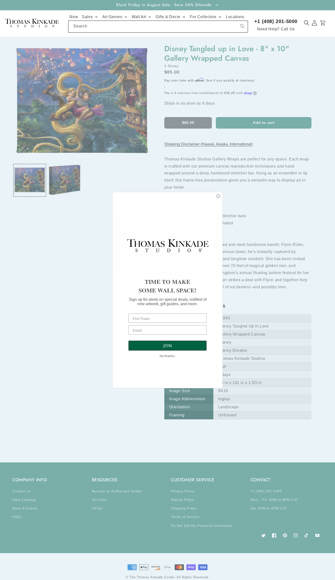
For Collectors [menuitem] (203, 17)
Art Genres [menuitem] (112, 17)
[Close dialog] (218, 196)
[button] (306, 23)
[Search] (242, 26)
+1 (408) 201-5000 (275, 21)
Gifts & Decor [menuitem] (167, 17)
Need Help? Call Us (276, 29)
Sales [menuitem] (87, 17)
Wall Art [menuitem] (139, 17)
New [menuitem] (73, 17)
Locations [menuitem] (235, 17)
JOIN (167, 345)
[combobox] (158, 26)
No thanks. (168, 356)
